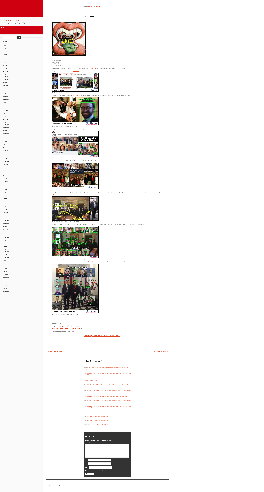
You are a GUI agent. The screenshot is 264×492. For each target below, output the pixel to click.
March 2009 (5, 288)
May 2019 (4, 172)
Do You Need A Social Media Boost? (161, 351)
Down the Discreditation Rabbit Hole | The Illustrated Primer (97, 412)
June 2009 (5, 280)
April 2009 (5, 285)
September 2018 (6, 184)
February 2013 (5, 229)
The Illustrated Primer (11, 20)
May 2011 (4, 240)
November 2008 (6, 291)
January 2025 (5, 74)
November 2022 (6, 99)
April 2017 (5, 195)
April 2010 (5, 268)
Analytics (98, 6)
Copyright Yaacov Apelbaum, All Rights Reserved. (54, 485)
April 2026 (5, 51)
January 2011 (5, 249)
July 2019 (4, 167)
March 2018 (5, 189)
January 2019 (5, 181)
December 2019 (6, 153)
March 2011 (5, 246)
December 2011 (6, 235)
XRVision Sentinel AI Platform (58, 325)
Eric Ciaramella (88, 335)
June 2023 (5, 93)
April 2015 (5, 209)
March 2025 (5, 68)
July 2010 (4, 260)
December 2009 (6, 277)
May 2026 (4, 48)
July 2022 (4, 102)
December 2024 (6, 76)
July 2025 (4, 60)
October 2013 (5, 226)
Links (2, 33)
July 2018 (4, 187)
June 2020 (5, 136)
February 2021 (5, 119)
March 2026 (5, 54)
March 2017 (5, 198)
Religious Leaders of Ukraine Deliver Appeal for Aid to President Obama (66, 328)
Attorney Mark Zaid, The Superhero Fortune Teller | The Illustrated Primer (99, 429)
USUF (53, 194)
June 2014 (5, 215)
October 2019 (5, 158)
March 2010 (5, 271)
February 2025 (5, 71)
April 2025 (5, 65)
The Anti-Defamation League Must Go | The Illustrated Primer (97, 416)
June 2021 (5, 116)
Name (86, 460)
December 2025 (6, 57)
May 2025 (4, 62)
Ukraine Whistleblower (114, 335)
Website (86, 467)
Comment (87, 443)
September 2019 (6, 161)
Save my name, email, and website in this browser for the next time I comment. (101, 470)
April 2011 (5, 243)
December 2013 (6, 220)
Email (86, 463)
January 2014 (5, 218)
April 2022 (5, 107)
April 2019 (5, 175)
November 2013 (6, 223)
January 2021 (5, 122)
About (2, 30)
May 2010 (4, 266)
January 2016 (5, 203)
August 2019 (5, 164)
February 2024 (5, 91)
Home (2, 27)
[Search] (19, 37)
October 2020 (5, 130)
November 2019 (6, 155)
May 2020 (4, 139)
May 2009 (4, 282)
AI (95, 6)
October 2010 (5, 254)
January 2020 (5, 150)
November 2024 (6, 79)
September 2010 (6, 257)
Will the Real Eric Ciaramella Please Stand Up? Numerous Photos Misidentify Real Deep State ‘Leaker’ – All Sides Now (107, 396)
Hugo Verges (75, 95)
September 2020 (6, 133)
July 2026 (4, 45)
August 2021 (5, 113)
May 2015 (4, 206)
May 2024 (4, 88)
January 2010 (5, 274)
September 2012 (6, 232)
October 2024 (5, 82)
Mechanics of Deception (87, 261)
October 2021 (5, 110)
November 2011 (6, 237)
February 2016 (5, 201)
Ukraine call (94, 68)
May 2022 (4, 105)
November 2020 (6, 127)
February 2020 (5, 147)
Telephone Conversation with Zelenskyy (100, 335)
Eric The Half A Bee (62, 326)
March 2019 (5, 178)
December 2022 (6, 96)
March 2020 (5, 144)
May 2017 (4, 192)
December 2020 (6, 124)
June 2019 (5, 170)
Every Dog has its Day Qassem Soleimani (54, 351)
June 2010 (5, 263)
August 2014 (5, 212)
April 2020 (5, 141)
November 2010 (6, 251)
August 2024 (5, 85)
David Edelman (76, 71)
